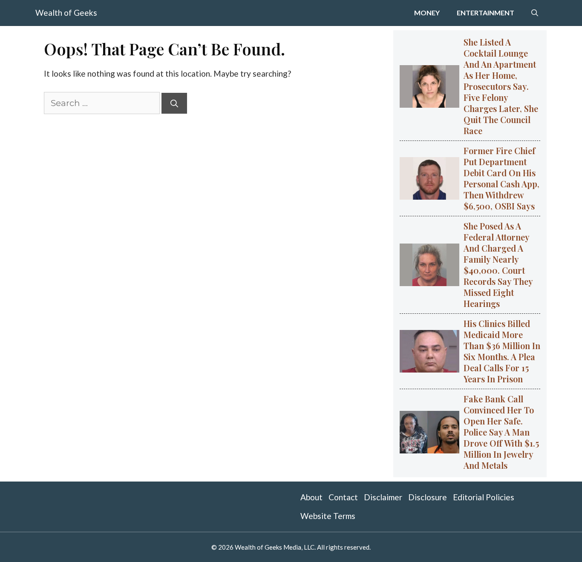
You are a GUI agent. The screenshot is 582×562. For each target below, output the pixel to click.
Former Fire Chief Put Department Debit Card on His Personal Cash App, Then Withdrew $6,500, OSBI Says (501, 178)
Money (427, 13)
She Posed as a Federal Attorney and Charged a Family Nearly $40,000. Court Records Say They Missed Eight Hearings (498, 264)
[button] (535, 13)
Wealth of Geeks (66, 12)
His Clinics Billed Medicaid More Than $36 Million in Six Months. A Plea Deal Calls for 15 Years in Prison (502, 351)
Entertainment (485, 13)
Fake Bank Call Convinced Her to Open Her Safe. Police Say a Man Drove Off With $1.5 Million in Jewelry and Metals (501, 432)
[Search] (174, 103)
